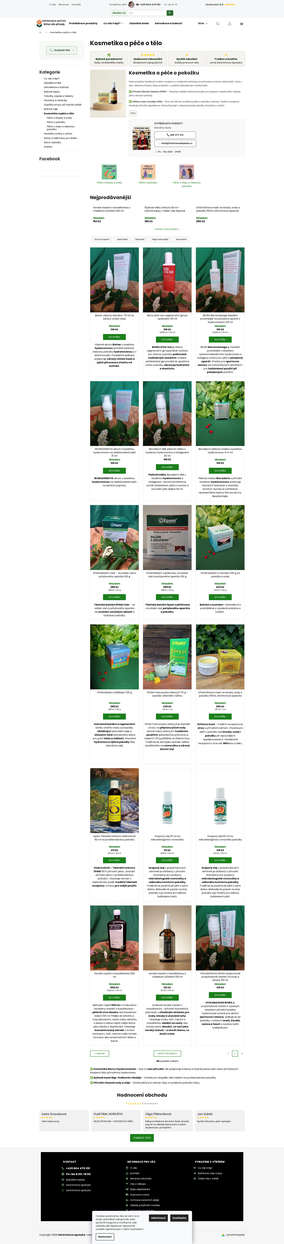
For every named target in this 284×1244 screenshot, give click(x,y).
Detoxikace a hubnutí (56, 87)
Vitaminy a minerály (55, 100)
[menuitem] (83, 23)
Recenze (64, 4)
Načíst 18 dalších (167, 1053)
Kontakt (76, 4)
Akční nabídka (52, 142)
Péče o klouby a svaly (59, 118)
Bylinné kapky (52, 91)
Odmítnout (158, 1218)
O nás (52, 4)
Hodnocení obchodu (142, 1095)
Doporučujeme (102, 239)
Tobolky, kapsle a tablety (58, 96)
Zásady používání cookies (145, 1205)
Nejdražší (139, 239)
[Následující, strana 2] (235, 1054)
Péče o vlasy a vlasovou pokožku (60, 128)
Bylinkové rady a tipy (210, 1173)
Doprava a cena (139, 1194)
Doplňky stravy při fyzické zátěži (62, 104)
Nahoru (101, 1053)
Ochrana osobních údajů (144, 1200)
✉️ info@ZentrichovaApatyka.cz (175, 143)
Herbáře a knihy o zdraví (58, 133)
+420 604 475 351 (78, 1168)
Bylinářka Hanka (75, 1179)
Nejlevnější (122, 239)
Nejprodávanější (160, 239)
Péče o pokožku (56, 122)
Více (133, 113)
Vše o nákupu (138, 1184)
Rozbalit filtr (62, 50)
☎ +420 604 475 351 (148, 4)
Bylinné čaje (51, 109)
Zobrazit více (142, 1138)
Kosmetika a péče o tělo (59, 113)
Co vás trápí (205, 1168)
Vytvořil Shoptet (235, 1235)
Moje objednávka (140, 1189)
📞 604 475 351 (175, 135)
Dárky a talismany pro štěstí (60, 138)
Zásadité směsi (52, 83)
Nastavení (105, 1236)
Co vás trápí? (52, 78)
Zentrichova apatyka (78, 1185)
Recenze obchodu (140, 1178)
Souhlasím (179, 1218)
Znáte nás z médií (208, 1178)
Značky (48, 147)
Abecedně (181, 239)
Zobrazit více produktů (166, 229)
